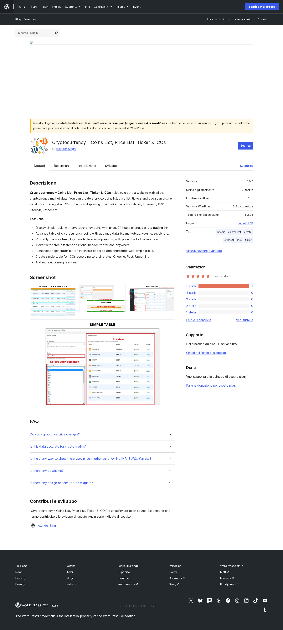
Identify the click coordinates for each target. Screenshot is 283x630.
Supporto (246, 166)
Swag (174, 584)
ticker (248, 239)
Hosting (20, 578)
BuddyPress (229, 584)
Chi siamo (21, 565)
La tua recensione (198, 320)
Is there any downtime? (46, 471)
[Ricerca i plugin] (56, 33)
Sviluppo (111, 166)
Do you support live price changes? (55, 434)
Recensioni (61, 166)
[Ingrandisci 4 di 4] (170, 325)
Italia (55, 605)
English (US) (245, 223)
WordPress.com (232, 565)
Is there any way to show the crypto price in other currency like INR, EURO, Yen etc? (90, 458)
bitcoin (221, 232)
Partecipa (175, 565)
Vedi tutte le (244, 320)
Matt (224, 572)
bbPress (227, 578)
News (19, 572)
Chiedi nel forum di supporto (206, 353)
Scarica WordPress (262, 6)
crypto (248, 232)
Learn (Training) (128, 565)
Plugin (70, 578)
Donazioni (177, 578)
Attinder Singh (66, 149)
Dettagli (39, 166)
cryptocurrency (233, 239)
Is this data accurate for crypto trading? (58, 446)
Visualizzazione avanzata (204, 251)
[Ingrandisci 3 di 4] (170, 289)
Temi (70, 572)
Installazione (87, 166)
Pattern (71, 584)
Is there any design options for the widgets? (61, 483)
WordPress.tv (128, 584)
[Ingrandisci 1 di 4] (71, 289)
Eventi (173, 572)
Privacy (20, 584)
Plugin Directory (25, 19)
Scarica (245, 145)
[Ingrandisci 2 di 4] (120, 289)
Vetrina (71, 565)
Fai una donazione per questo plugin (211, 385)
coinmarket (234, 232)
